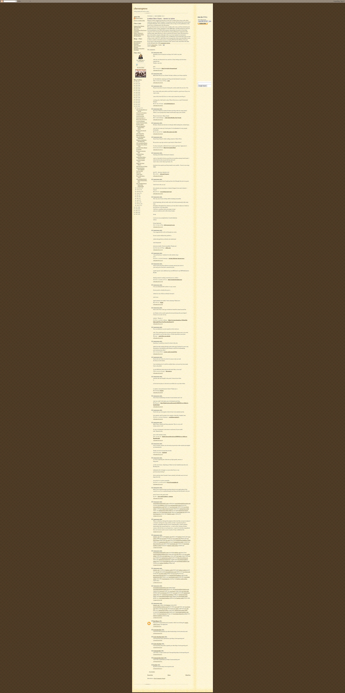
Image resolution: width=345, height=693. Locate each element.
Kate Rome (156, 621)
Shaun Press (139, 18)
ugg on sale (164, 608)
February (139, 203)
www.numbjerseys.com (158, 507)
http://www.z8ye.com (158, 544)
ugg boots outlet (163, 573)
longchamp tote (181, 512)
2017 (136, 97)
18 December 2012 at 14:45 (158, 260)
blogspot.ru (169, 371)
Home (169, 675)
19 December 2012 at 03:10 (158, 419)
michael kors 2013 (163, 542)
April (138, 200)
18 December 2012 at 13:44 (158, 249)
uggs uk (176, 554)
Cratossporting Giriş (158, 658)
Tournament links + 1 (140, 117)
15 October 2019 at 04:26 (157, 633)
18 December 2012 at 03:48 (158, 82)
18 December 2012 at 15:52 (158, 323)
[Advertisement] (203, 53)
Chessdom (136, 47)
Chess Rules (136, 50)
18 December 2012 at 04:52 (158, 119)
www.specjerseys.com (175, 505)
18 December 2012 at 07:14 (158, 149)
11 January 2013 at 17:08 (157, 600)
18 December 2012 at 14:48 (158, 281)
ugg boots (164, 538)
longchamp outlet (183, 596)
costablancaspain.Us (174, 417)
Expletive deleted (140, 124)
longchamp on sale (166, 512)
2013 (136, 104)
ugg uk (157, 572)
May (138, 198)
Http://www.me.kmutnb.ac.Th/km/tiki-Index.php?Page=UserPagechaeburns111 (170, 321)
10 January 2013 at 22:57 (157, 531)
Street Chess (136, 29)
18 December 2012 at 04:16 (158, 105)
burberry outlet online (172, 545)
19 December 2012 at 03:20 (158, 440)
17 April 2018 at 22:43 (157, 626)
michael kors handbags (175, 575)
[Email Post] (163, 44)
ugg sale (168, 540)
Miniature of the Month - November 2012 (141, 140)
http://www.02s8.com (183, 558)
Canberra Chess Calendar (139, 26)
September (139, 191)
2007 (136, 214)
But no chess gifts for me (141, 119)
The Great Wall (139, 171)
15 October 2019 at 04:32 (157, 661)
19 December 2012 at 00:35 (158, 373)
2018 (136, 95)
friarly (162, 390)
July (138, 195)
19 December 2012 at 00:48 (158, 392)
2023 (136, 87)
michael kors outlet (184, 509)
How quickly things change (140, 176)
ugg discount (163, 593)
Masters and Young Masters (140, 164)
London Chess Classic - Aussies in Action (141, 157)
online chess (141, 60)
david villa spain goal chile (170, 132)
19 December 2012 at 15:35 (158, 454)
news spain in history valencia (165, 496)
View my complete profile (139, 20)
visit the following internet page (176, 258)
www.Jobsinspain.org (169, 103)
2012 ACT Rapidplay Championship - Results (140, 127)
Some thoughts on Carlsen (141, 166)
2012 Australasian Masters (141, 143)
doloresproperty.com (169, 225)
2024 (136, 85)
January (138, 205)
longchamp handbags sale (183, 561)
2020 (136, 92)
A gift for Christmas (140, 121)
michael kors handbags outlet (183, 540)
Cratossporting (157, 651)
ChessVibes (136, 44)
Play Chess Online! (140, 67)
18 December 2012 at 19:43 (158, 353)
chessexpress (140, 8)
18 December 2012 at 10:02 (158, 193)
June (138, 196)
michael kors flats (183, 594)
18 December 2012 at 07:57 (158, 176)
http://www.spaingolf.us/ (170, 147)
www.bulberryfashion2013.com (160, 503)
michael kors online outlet (165, 510)
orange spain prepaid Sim (170, 352)
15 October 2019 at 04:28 (157, 640)
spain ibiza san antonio (164, 336)
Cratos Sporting (157, 644)
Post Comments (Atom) (159, 678)
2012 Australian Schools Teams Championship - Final (141, 180)
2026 (136, 81)
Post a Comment (152, 671)
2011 (136, 207)
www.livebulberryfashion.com (160, 554)
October (138, 189)
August (138, 193)
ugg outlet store (177, 538)
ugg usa (175, 573)
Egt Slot (155, 665)
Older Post (187, 675)
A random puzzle (140, 114)
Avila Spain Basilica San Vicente (173, 117)
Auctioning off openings (141, 112)
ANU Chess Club (137, 27)
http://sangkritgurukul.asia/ (175, 279)
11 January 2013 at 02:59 (157, 565)
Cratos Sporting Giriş (158, 637)
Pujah (161, 302)
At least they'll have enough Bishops (140, 168)
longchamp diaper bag (178, 614)
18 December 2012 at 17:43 (158, 338)
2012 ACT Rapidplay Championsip (140, 137)
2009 (136, 210)
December (139, 108)
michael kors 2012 (157, 577)
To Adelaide (138, 149)
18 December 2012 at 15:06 (158, 304)
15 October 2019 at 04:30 (157, 647)
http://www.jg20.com (158, 575)
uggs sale (177, 607)
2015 (136, 101)
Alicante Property (164, 174)
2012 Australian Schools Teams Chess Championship (141, 185)
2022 (136, 88)
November (139, 188)
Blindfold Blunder (140, 135)
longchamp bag (157, 514)
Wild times (138, 172)
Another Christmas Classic (141, 122)
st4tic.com (168, 248)
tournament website (165, 43)
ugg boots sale (173, 507)
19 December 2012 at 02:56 (158, 406)
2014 (136, 102)
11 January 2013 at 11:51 (157, 582)
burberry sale (156, 537)
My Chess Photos (137, 36)
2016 (136, 99)
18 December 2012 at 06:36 (158, 133)
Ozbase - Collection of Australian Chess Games (139, 33)
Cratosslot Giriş (157, 630)
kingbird (164, 452)
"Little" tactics (139, 174)
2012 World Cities (140, 133)
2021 (136, 90)
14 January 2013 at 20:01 (157, 617)
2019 (136, 94)
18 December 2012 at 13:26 (158, 227)
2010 (136, 208)
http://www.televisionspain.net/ (169, 68)
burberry (162, 505)
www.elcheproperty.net (166, 191)
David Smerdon (137, 43)
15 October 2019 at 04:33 (157, 668)
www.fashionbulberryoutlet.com (182, 503)
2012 (136, 106)
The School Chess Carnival (140, 154)
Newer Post (150, 675)
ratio (168, 80)
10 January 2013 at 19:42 (157, 516)
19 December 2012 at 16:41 (158, 484)
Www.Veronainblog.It (172, 482)
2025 (136, 83)
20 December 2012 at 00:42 (158, 498)
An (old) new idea (140, 116)
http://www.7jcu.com (168, 509)
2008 (136, 212)
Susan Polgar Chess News (139, 48)
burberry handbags (164, 563)
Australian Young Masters (141, 147)
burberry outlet (171, 514)
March (138, 202)
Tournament (153, 46)
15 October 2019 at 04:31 (157, 654)
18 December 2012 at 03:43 (158, 70)
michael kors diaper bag (164, 559)
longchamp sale (173, 544)
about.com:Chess (137, 45)
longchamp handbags (164, 598)
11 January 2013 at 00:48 (157, 547)
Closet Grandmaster (138, 41)
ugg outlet (178, 556)
